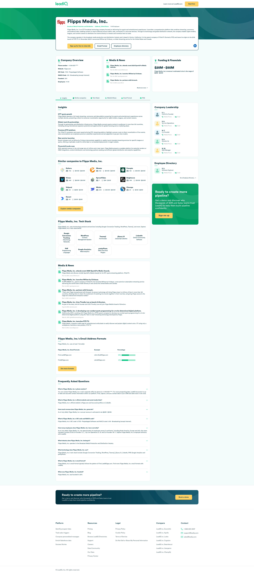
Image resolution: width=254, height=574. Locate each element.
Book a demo (184, 497)
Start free (191, 4)
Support (90, 540)
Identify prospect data (63, 529)
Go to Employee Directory (187, 177)
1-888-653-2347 (189, 529)
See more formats (67, 368)
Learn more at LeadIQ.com (172, 4)
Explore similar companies (71, 209)
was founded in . (71, 473)
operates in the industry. (85, 442)
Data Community (94, 548)
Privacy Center (93, 556)
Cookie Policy (120, 533)
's (94, 420)
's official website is (84, 401)
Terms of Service (121, 536)
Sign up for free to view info (80, 46)
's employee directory (134, 432)
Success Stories (61, 544)
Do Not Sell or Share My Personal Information (131, 540)
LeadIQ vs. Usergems (163, 548)
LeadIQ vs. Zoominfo (163, 529)
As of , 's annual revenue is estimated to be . (85, 411)
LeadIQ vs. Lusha (162, 536)
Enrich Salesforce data (63, 540)
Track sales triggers (62, 533)
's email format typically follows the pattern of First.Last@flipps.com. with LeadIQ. (100, 463)
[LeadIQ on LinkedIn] (196, 570)
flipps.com (85, 403)
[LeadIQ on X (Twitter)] (194, 570)
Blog (89, 533)
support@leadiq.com (191, 533)
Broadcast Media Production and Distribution (94, 443)
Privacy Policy (120, 529)
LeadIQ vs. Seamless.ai (164, 544)
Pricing (90, 529)
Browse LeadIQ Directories (97, 536)
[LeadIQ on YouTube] (197, 570)
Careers (90, 544)
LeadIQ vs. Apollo (162, 533)
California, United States (102, 26)
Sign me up (164, 215)
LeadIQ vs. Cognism (163, 540)
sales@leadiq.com (190, 537)
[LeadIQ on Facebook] (192, 570)
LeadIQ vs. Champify (163, 552)
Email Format (102, 46)
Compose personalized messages (67, 536)
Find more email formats (126, 463)
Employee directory (121, 46)
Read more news (141, 87)
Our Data (91, 552)
